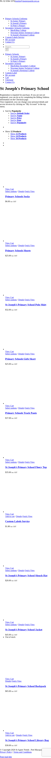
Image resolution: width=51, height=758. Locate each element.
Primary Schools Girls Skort (20, 359)
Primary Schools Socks (17, 196)
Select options (11, 191)
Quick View (30, 191)
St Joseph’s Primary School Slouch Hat (26, 575)
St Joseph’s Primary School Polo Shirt (25, 304)
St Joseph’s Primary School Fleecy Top (26, 467)
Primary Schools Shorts (18, 250)
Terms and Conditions (22, 752)
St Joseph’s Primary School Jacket (23, 629)
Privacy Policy (6, 752)
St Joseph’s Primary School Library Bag (27, 740)
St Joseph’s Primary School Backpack (25, 686)
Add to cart (10, 516)
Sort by (20, 113)
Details (21, 191)
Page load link (6, 757)
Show (18, 134)
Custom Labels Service (17, 521)
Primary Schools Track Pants (21, 413)
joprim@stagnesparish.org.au (27, 1)
